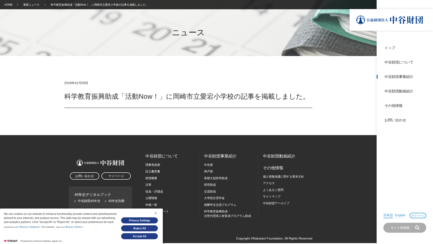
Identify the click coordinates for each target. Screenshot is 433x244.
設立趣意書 (152, 171)
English (400, 215)
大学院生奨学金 (214, 198)
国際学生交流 (220, 204)
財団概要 (151, 178)
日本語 (388, 215)
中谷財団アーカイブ (276, 203)
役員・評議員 (154, 191)
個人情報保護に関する (283, 176)
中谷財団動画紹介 (399, 91)
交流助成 (210, 191)
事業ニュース (31, 4)
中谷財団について (399, 62)
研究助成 (210, 184)
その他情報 (394, 106)
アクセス (269, 183)
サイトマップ (272, 196)
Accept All (139, 236)
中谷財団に (161, 156)
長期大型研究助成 (216, 178)
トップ (390, 48)
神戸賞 (208, 171)
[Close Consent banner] (155, 213)
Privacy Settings (139, 220)
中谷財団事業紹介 (399, 77)
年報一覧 (151, 204)
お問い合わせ (395, 120)
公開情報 (151, 198)
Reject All (139, 228)
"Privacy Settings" (29, 227)
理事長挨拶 (152, 165)
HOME (9, 4)
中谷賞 (208, 165)
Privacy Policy (74, 227)
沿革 (426, 91)
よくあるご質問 (273, 190)
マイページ (418, 215)
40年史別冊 (116, 201)
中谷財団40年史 (89, 201)
